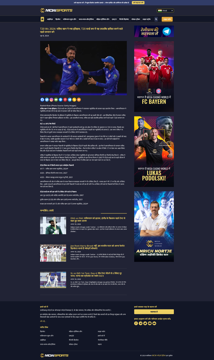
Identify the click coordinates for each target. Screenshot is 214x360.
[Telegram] (70, 100)
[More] (79, 100)
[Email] (56, 100)
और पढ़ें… (43, 321)
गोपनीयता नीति (102, 340)
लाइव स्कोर (167, 19)
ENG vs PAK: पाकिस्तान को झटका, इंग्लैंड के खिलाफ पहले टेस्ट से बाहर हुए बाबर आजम (98, 219)
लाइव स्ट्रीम (146, 19)
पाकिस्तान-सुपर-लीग (69, 19)
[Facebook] (42, 100)
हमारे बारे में (101, 335)
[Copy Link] (74, 100)
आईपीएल (50, 19)
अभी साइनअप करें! (138, 3)
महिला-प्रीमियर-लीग (102, 19)
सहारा (100, 344)
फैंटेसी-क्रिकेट (124, 19)
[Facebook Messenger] (61, 100)
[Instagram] (51, 100)
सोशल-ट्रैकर (136, 19)
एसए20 (114, 19)
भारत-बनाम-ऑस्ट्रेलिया (86, 19)
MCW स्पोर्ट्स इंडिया (159, 355)
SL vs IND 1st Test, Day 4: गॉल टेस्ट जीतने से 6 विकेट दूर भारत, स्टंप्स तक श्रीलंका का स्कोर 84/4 (96, 274)
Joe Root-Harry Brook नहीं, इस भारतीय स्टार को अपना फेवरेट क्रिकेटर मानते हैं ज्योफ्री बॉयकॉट (98, 247)
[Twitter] (47, 100)
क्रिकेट (58, 19)
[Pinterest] (65, 100)
